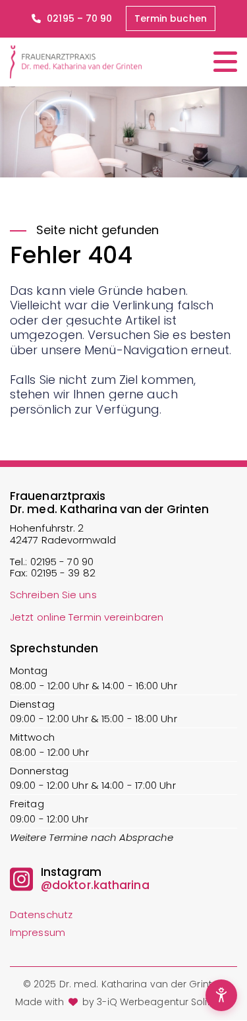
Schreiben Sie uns (53, 595)
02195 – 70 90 (78, 18)
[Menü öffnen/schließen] (225, 61)
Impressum (37, 932)
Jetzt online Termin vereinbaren (86, 617)
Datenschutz (41, 914)
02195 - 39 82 (63, 572)
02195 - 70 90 (62, 561)
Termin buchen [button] (170, 18)
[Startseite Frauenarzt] (76, 62)
